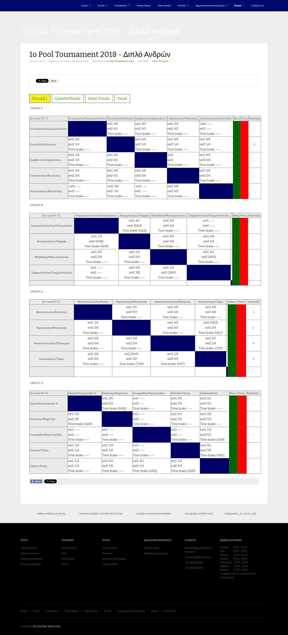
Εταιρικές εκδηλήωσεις (114, 559)
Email (164, 61)
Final (122, 98)
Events (182, 5)
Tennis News (144, 5)
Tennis (101, 5)
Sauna (65, 564)
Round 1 (39, 98)
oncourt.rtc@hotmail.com (198, 557)
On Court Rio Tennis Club (46, 626)
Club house (68, 559)
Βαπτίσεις (108, 553)
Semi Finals (99, 98)
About (84, 5)
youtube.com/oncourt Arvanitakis (153, 513)
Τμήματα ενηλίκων (30, 553)
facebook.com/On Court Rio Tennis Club (101, 513)
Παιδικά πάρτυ (110, 564)
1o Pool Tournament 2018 (120, 61)
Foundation (120, 5)
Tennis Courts (69, 548)
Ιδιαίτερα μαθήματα (31, 564)
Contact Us (257, 5)
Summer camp (151, 548)
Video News (164, 5)
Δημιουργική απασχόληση (210, 5)
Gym (64, 553)
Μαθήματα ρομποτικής (156, 553)
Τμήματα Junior (29, 548)
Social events (110, 548)
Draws (238, 5)
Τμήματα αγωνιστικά (31, 559)
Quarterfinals (68, 98)
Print (155, 61)
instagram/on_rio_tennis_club (240, 513)
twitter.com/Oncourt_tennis (51, 513)
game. (29, 5)
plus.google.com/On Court (199, 513)
